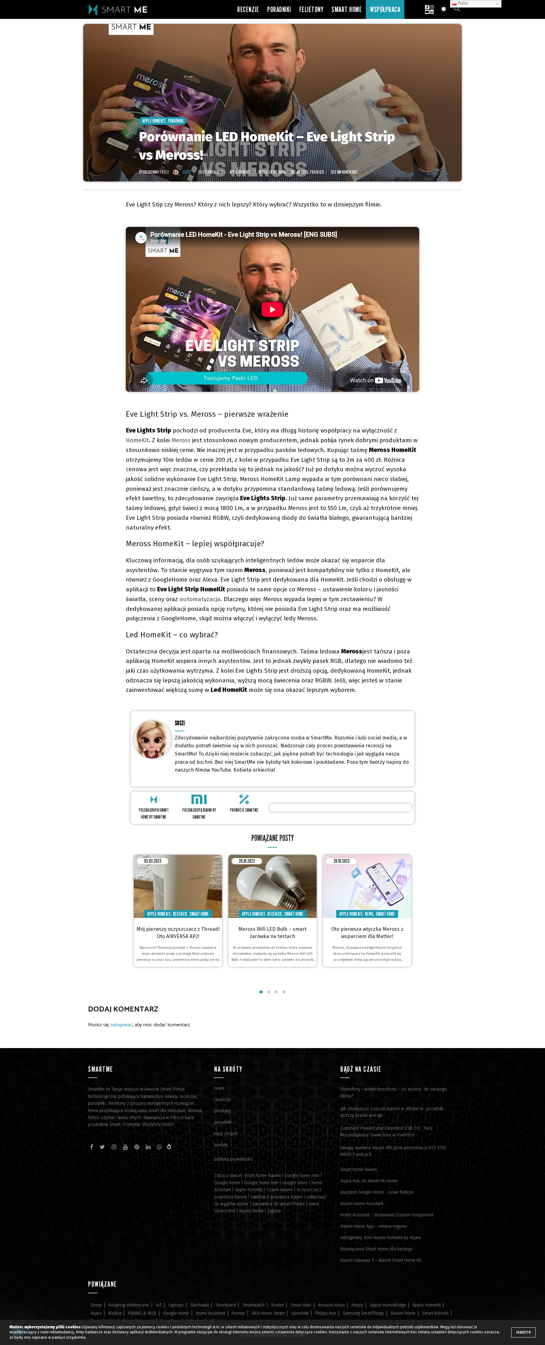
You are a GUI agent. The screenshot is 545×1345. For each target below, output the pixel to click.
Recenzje (248, 9)
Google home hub (261, 1183)
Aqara (96, 1313)
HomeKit (137, 440)
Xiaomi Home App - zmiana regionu (373, 1226)
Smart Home (346, 9)
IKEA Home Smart (268, 1313)
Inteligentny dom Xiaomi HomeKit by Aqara (380, 1237)
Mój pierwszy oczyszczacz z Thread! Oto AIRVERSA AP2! (178, 932)
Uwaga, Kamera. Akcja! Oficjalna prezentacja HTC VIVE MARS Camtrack (393, 1151)
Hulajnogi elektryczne (128, 1305)
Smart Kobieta (435, 1313)
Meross (180, 440)
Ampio (357, 1305)
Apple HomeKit (154, 121)
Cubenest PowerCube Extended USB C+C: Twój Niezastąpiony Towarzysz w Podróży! (386, 1132)
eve (254, 172)
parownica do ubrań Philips (279, 1204)
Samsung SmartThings (363, 1313)
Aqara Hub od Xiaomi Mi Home (369, 1181)
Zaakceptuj (523, 1332)
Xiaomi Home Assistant (361, 1203)
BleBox (114, 1313)
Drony (96, 1305)
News (369, 914)
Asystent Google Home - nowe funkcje (376, 1192)
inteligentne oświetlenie (277, 172)
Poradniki (279, 9)
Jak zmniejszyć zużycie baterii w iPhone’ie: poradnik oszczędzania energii (391, 1112)
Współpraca (385, 9)
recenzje (222, 1099)
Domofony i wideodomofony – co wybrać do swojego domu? (393, 1093)
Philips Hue (325, 1313)
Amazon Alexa (331, 1305)
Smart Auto (300, 1305)
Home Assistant (210, 1313)
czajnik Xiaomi (280, 1189)
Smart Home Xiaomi (358, 1169)
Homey (238, 1313)
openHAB (299, 1313)
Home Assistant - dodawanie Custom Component (386, 1215)
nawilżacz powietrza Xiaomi (277, 1197)
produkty (222, 1111)
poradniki (222, 1122)
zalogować (121, 1025)
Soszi (180, 723)
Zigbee (274, 1211)
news (219, 1088)
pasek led (317, 172)
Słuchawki (199, 1305)
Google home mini (301, 1175)
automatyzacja (199, 599)
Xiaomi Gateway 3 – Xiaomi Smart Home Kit (380, 1260)
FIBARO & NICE (142, 1313)
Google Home (176, 1313)
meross (302, 172)
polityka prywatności (233, 1159)
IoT (159, 1305)
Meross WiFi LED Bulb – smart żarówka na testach (272, 932)
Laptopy (176, 1305)
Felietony (311, 9)
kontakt (220, 1145)
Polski (462, 3)
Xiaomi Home (403, 1313)
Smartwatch (254, 1305)
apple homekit (240, 172)
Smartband (225, 1305)
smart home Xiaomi (262, 1175)
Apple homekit (248, 1189)
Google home (227, 1183)
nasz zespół (225, 1133)
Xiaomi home (251, 1211)
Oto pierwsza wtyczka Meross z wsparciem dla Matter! (367, 932)
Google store (295, 1183)
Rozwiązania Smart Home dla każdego (376, 1249)
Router (277, 1305)
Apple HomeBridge (388, 1305)
